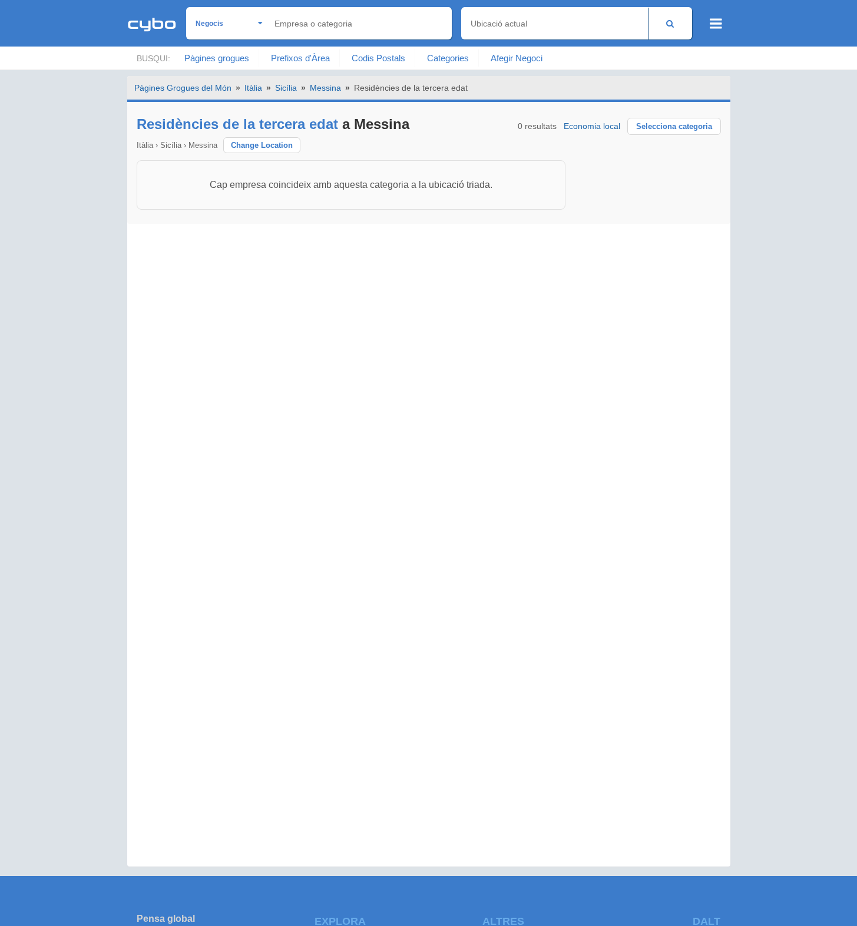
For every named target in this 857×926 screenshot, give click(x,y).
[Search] (670, 23)
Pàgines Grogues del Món (182, 87)
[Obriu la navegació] (716, 23)
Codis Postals (378, 58)
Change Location (262, 145)
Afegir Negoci (516, 58)
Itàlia (253, 87)
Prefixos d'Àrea (300, 58)
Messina (325, 87)
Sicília (286, 87)
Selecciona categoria (674, 126)
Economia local (592, 126)
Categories (448, 58)
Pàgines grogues (216, 58)
